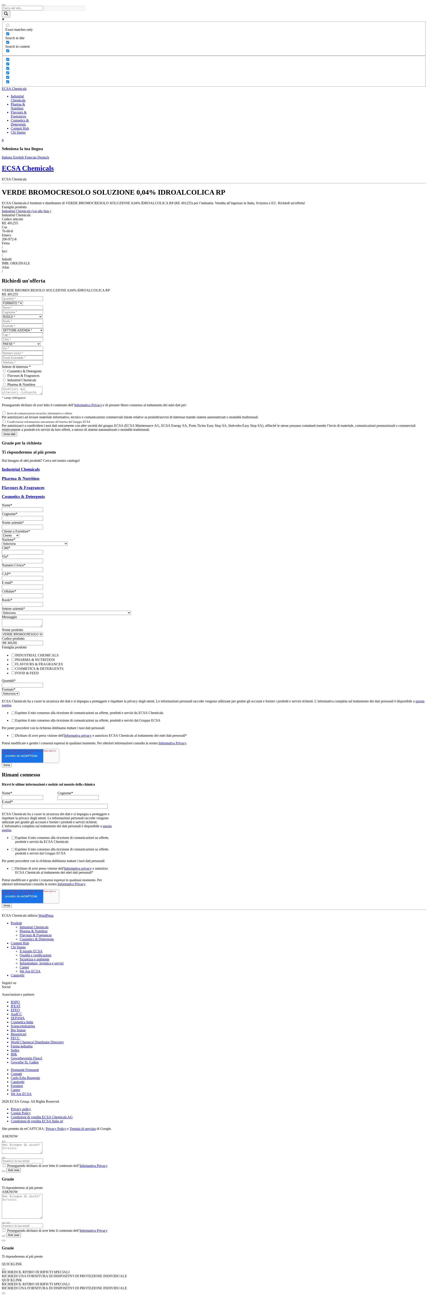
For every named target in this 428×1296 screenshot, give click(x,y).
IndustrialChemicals (18, 98)
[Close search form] (3, 5)
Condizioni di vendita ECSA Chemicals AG (42, 1117)
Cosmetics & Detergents (20, 122)
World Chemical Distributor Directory (37, 1042)
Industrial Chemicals (26, 211)
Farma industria (22, 1046)
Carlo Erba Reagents (25, 1078)
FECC (15, 1038)
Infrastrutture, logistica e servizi (42, 963)
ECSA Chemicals (14, 89)
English (19, 157)
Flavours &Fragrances (19, 114)
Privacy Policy (56, 1129)
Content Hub (20, 128)
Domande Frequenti (25, 1070)
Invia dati (9, 434)
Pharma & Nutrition (21, 384)
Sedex (15, 1050)
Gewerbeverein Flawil (26, 1058)
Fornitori (17, 1086)
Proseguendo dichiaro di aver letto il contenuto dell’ (57, 1166)
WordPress (46, 915)
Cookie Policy (21, 1113)
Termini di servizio (83, 1129)
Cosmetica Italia (22, 1022)
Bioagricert (18, 1034)
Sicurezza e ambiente (34, 959)
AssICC (16, 1014)
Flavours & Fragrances (23, 376)
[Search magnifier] (6, 13)
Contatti (16, 1074)
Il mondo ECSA (31, 951)
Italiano (7, 157)
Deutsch (43, 157)
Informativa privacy (78, 735)
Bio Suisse (18, 1030)
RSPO (15, 1002)
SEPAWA (18, 1018)
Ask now (13, 1170)
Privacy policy (21, 1109)
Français (31, 157)
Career (24, 967)
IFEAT (16, 1006)
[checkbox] (214, 664)
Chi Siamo (18, 132)
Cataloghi (17, 975)
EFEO (15, 1010)
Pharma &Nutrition (18, 106)
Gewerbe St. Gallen (25, 1062)
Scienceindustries (23, 1026)
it (3, 140)
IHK (14, 1054)
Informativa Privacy (88, 405)
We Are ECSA (30, 971)
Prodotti (16, 923)
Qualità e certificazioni (35, 955)
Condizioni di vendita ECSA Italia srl (37, 1121)
